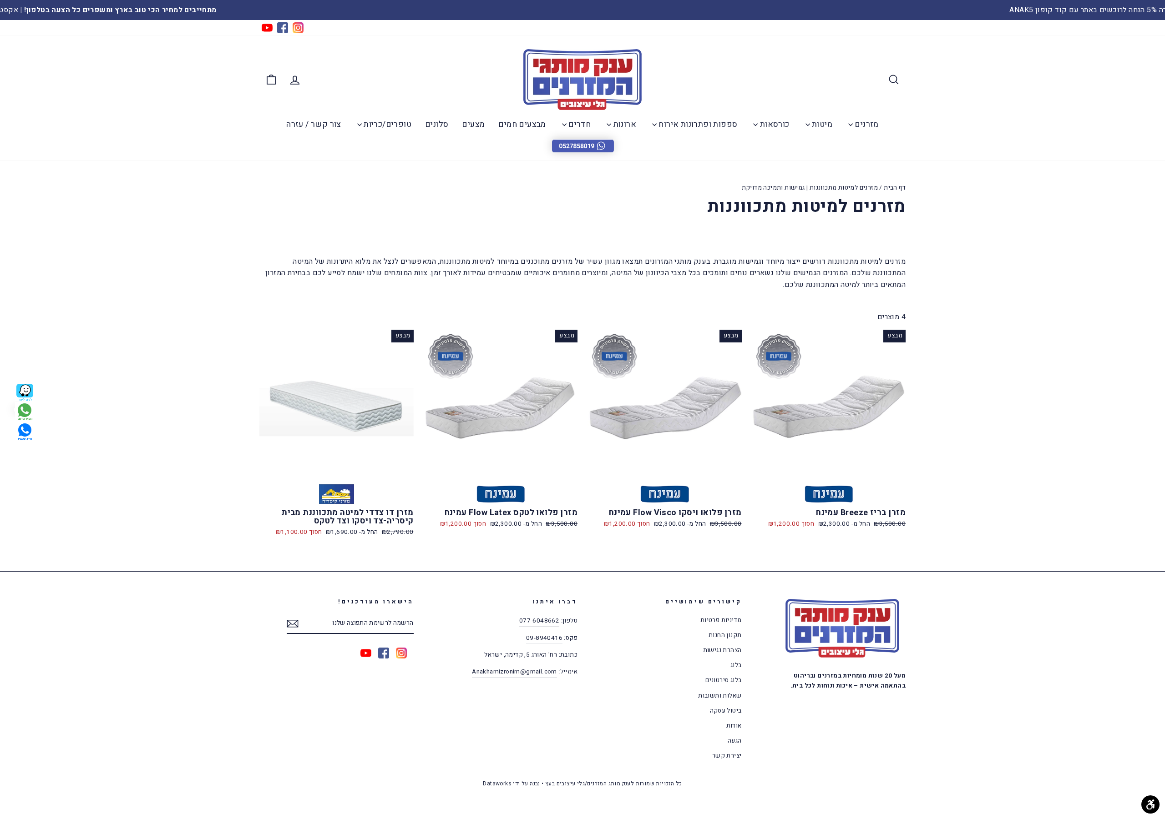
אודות (734, 725)
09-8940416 (544, 638)
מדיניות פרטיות (721, 620)
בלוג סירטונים (723, 680)
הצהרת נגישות (722, 650)
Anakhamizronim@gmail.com (514, 671)
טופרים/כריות (386, 124)
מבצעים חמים (522, 124)
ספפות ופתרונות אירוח (697, 124)
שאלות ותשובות (719, 695)
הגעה (735, 740)
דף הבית (895, 187)
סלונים (436, 124)
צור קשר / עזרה (313, 124)
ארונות (623, 124)
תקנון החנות (725, 635)
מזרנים (866, 124)
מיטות (821, 124)
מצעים (473, 124)
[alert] (582, 145)
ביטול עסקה (726, 710)
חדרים (579, 124)
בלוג (736, 665)
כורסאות (773, 124)
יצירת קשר (727, 755)
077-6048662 (539, 620)
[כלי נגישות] (1150, 804)
